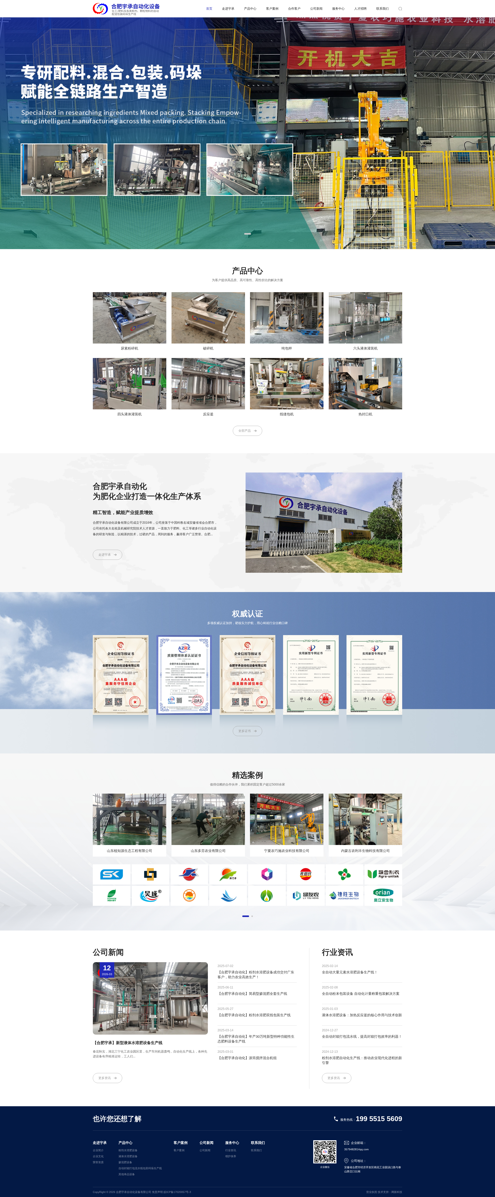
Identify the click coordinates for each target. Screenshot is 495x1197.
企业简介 (98, 1150)
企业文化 (98, 1156)
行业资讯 (230, 1150)
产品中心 (250, 8)
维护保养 (230, 1156)
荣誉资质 (98, 1162)
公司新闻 (316, 8)
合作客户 (294, 8)
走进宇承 (228, 8)
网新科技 (396, 1192)
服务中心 (338, 8)
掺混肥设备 (125, 1162)
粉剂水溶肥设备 (128, 1150)
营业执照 (371, 1192)
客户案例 (272, 8)
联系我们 (382, 8)
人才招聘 (360, 8)
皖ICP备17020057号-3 (177, 1192)
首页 (209, 8)
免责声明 (157, 1192)
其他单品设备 (127, 1174)
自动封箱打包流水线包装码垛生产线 (140, 1168)
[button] (247, 234)
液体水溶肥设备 (128, 1156)
